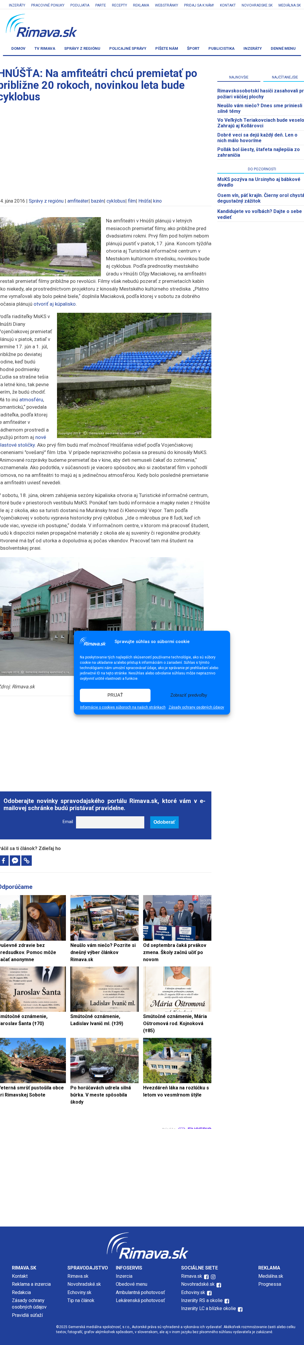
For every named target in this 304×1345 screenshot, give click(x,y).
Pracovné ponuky (47, 5)
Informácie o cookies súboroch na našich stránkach (123, 707)
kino (157, 201)
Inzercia (124, 1276)
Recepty (119, 5)
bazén (97, 201)
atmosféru (31, 400)
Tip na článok (80, 1300)
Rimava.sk (77, 1276)
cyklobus (116, 201)
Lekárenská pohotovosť (141, 1300)
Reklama (141, 5)
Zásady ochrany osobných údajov (196, 707)
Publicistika (221, 48)
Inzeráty (17, 5)
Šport (193, 48)
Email (68, 821)
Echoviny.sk (79, 1292)
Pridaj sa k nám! (199, 5)
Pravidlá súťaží (27, 1315)
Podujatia (79, 5)
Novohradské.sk (84, 1284)
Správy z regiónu (82, 48)
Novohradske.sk (257, 5)
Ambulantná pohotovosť (141, 1292)
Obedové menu (131, 1284)
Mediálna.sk (289, 5)
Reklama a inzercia (31, 1284)
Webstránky (166, 5)
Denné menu (283, 48)
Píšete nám (166, 48)
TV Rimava (44, 48)
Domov (18, 48)
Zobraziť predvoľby (188, 695)
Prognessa (269, 1284)
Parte (100, 5)
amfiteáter (77, 201)
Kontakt (228, 5)
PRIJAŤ (115, 695)
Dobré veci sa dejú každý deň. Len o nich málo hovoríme (257, 137)
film (132, 201)
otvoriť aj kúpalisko (55, 304)
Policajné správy (127, 48)
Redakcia (21, 1292)
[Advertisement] (105, 740)
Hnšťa (144, 201)
